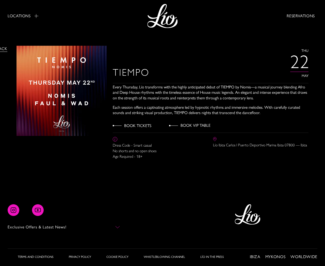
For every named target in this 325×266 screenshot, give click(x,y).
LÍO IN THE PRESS (212, 257)
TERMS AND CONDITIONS (36, 257)
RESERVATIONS (301, 15)
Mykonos (275, 256)
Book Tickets (137, 125)
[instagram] (13, 210)
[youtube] (38, 210)
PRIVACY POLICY (80, 257)
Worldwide (303, 256)
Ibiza (255, 256)
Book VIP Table (195, 125)
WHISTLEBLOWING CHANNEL (164, 257)
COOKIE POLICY (117, 257)
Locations (19, 15)
